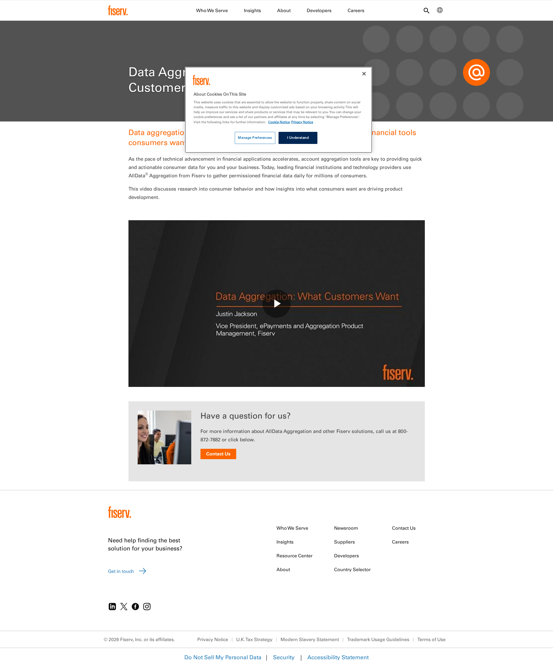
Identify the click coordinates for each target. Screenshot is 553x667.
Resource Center (294, 555)
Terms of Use (431, 639)
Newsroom (346, 528)
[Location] (439, 11)
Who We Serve (212, 10)
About (284, 10)
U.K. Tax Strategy (254, 639)
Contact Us (218, 454)
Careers (356, 10)
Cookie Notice (279, 122)
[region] (278, 110)
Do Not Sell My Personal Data (223, 657)
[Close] (364, 73)
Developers (319, 10)
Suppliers (344, 542)
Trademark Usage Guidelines (378, 639)
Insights (252, 10)
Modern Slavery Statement (310, 639)
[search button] (426, 11)
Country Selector (352, 569)
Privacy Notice (212, 639)
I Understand (298, 138)
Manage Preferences (255, 138)
